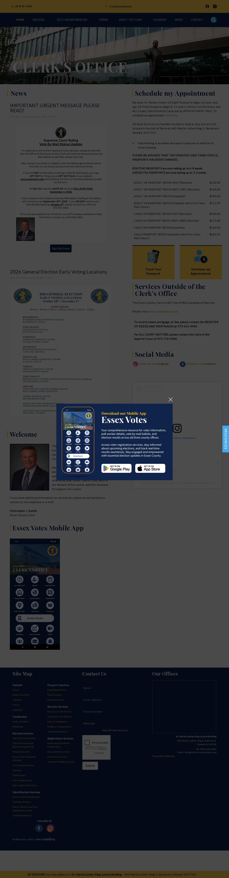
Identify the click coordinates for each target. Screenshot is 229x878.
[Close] (171, 399)
